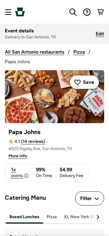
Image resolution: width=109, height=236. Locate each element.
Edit (100, 34)
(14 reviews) (33, 141)
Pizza (79, 52)
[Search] (73, 12)
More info (17, 156)
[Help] (87, 12)
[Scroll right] (98, 217)
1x (17, 172)
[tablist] (54, 217)
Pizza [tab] (52, 216)
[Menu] (8, 12)
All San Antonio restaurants (34, 52)
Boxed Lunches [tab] (24, 216)
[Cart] (101, 12)
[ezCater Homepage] (20, 12)
